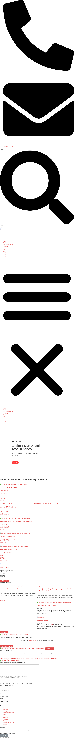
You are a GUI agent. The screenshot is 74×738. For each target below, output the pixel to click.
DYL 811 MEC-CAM (5, 526)
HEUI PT (2, 513)
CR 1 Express (3, 497)
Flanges (2, 555)
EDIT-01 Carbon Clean (5, 540)
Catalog (5, 711)
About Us (5, 709)
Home (4, 241)
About (4, 247)
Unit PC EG (3, 510)
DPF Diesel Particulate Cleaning (7, 539)
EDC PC (2, 529)
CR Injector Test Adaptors (6, 552)
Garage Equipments (7, 536)
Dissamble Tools (4, 554)
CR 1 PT (2, 495)
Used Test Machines (8, 244)
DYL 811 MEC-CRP (4, 528)
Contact (5, 249)
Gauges (2, 557)
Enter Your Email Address (6, 733)
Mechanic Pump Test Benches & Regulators (16, 522)
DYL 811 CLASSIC (4, 524)
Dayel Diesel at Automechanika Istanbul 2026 (14, 589)
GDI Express (3, 542)
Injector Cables (3, 560)
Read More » (3, 600)
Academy (5, 246)
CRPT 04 (2, 500)
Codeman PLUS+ (4, 490)
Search (1, 149)
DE (5, 254)
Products (5, 242)
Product (15, 659)
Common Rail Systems (8, 487)
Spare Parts (4, 567)
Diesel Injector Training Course (46, 605)
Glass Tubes (3, 558)
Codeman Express (4, 492)
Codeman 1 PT (3, 493)
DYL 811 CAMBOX (4, 515)
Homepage (5, 707)
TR (5, 252)
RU (6, 256)
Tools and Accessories (8, 549)
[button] (37, 333)
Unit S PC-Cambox (4, 511)
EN (4, 251)
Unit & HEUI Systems (8, 507)
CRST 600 (2, 498)
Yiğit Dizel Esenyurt (43, 620)
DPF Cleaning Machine (37, 648)
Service (33, 659)
